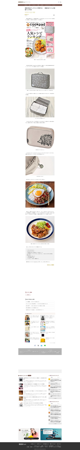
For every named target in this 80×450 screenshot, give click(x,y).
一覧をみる (29, 375)
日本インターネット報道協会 (57, 446)
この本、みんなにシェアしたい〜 (29, 438)
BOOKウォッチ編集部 (50, 264)
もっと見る (55, 398)
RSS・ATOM (50, 446)
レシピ (31, 12)
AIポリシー (46, 446)
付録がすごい (27, 14)
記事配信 (31, 446)
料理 (34, 12)
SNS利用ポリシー (42, 446)
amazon (28, 294)
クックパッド (27, 12)
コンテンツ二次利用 (36, 446)
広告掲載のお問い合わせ (50, 438)
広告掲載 (28, 446)
